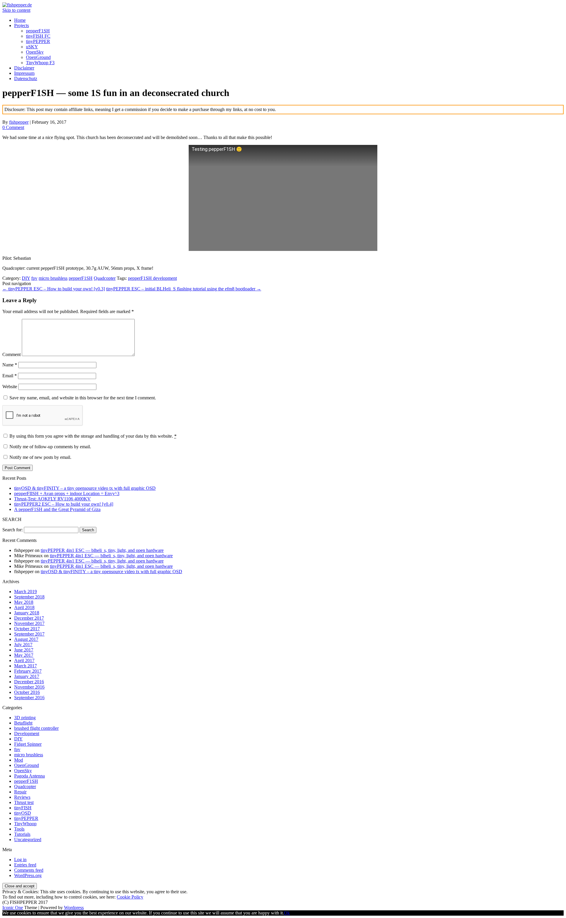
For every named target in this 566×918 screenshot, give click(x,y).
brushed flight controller (36, 728)
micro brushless (53, 278)
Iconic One (12, 907)
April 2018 (24, 607)
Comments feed (28, 870)
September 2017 (29, 633)
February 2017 (28, 671)
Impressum (24, 73)
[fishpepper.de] (17, 4)
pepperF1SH (38, 30)
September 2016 (29, 697)
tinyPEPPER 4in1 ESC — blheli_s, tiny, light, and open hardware (102, 550)
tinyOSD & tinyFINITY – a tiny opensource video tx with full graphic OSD (85, 488)
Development (26, 733)
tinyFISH (23, 807)
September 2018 (29, 596)
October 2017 (27, 628)
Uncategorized (27, 839)
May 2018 (23, 602)
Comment (11, 354)
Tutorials (22, 834)
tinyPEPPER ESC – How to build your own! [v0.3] (53, 288)
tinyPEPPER (38, 41)
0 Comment (13, 127)
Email (9, 375)
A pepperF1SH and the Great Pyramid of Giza (57, 509)
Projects (21, 25)
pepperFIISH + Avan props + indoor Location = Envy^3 (66, 493)
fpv (34, 278)
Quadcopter (105, 278)
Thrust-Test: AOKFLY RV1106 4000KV (52, 498)
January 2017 (26, 676)
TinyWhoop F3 (40, 62)
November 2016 (29, 686)
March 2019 (25, 591)
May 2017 (23, 655)
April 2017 (24, 660)
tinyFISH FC (38, 36)
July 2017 (23, 644)
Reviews (22, 797)
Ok (287, 912)
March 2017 (25, 665)
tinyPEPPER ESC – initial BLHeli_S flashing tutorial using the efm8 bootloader (183, 288)
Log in (20, 859)
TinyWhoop (25, 823)
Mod (18, 759)
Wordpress (74, 907)
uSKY (32, 46)
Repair (20, 791)
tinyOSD (22, 813)
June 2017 (23, 649)
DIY (26, 278)
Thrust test (24, 802)
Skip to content (16, 10)
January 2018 (26, 612)
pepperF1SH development (152, 278)
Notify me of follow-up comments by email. (50, 446)
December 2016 (29, 681)
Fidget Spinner (28, 744)
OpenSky (35, 51)
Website (9, 386)
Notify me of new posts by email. (40, 457)
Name (9, 364)
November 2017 (29, 623)
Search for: (12, 529)
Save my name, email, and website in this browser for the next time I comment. (82, 397)
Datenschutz (25, 78)
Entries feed (25, 864)
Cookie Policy (130, 896)
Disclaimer (24, 67)
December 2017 (29, 618)
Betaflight (23, 722)
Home (20, 20)
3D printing (25, 717)
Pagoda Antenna (29, 775)
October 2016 (27, 692)
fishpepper (19, 122)
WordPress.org (28, 875)
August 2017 (26, 639)
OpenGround (38, 57)
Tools (19, 828)
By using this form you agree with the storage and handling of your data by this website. (92, 436)
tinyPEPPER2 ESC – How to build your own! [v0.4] (63, 504)
